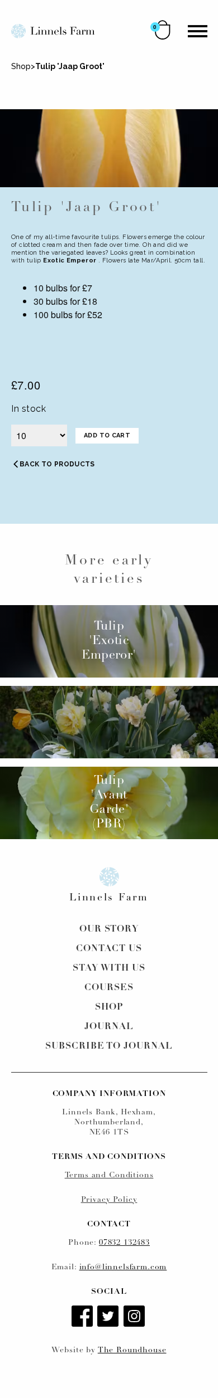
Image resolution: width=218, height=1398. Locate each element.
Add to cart (107, 435)
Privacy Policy (109, 1200)
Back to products (57, 464)
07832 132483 (124, 1243)
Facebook (83, 1317)
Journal (109, 1026)
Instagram (135, 1317)
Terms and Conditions (109, 1175)
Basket (162, 30)
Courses (109, 987)
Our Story (109, 929)
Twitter (109, 1317)
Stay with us (109, 968)
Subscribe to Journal (109, 1046)
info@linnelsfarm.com (123, 1267)
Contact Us (109, 948)
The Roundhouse (132, 1350)
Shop (21, 66)
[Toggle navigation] (197, 31)
